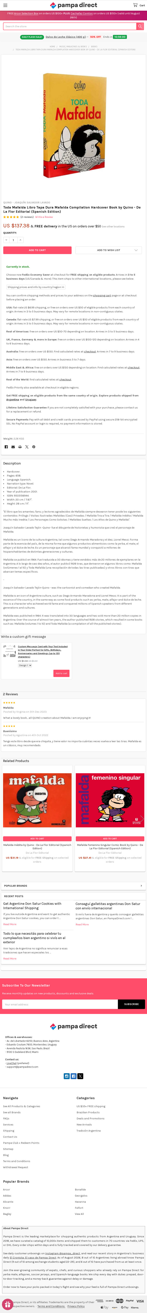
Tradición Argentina (89, 1130)
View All (79, 1214)
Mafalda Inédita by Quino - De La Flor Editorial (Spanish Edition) (37, 846)
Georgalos (81, 1195)
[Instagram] (67, 1076)
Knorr (6, 1208)
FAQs (6, 1118)
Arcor (6, 1189)
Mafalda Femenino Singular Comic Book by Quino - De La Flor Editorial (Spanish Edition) (110, 846)
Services (8, 1124)
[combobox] (73, 26)
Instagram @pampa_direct (62, 1253)
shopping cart (102, 295)
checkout (90, 351)
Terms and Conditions (16, 1161)
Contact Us (10, 1136)
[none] (73, 127)
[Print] (20, 447)
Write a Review (44, 217)
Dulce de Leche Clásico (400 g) (66, 36)
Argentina (12, 399)
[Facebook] (6, 447)
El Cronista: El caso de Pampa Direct (33, 1257)
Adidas (7, 1195)
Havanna (80, 1201)
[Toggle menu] (5, 5)
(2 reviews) (27, 217)
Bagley (7, 1214)
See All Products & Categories (21, 1106)
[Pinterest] (34, 447)
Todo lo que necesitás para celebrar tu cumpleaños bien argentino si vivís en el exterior (34, 937)
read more (9, 924)
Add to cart (61, 673)
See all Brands (12, 1112)
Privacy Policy (76, 1306)
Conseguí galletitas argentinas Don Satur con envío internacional (108, 906)
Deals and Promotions (91, 1118)
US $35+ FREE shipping (91, 1106)
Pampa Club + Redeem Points (21, 1143)
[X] (27, 447)
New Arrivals (84, 1124)
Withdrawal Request (15, 1167)
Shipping (8, 1130)
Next (142, 819)
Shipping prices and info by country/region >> (36, 287)
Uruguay (30, 399)
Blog (6, 1155)
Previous (5, 819)
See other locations (113, 226)
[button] (108, 250)
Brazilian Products (88, 1112)
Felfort (79, 1208)
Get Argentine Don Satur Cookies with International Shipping (32, 906)
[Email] (13, 447)
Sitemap (8, 1149)
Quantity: (10, 232)
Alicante (8, 1201)
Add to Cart (37, 838)
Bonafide (80, 1189)
